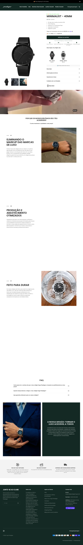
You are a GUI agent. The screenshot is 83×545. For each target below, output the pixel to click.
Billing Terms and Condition (51, 512)
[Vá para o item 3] (23, 82)
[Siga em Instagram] (4, 531)
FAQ (45, 492)
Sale (29, 6)
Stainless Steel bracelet (38, 6)
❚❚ (80, 1)
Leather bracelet (49, 6)
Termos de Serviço (48, 507)
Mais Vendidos (23, 6)
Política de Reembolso (49, 503)
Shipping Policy (48, 510)
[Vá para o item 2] (15, 82)
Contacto (46, 500)
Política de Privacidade (49, 505)
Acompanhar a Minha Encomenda (49, 495)
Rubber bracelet (59, 6)
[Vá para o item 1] (6, 82)
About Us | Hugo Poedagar (50, 498)
